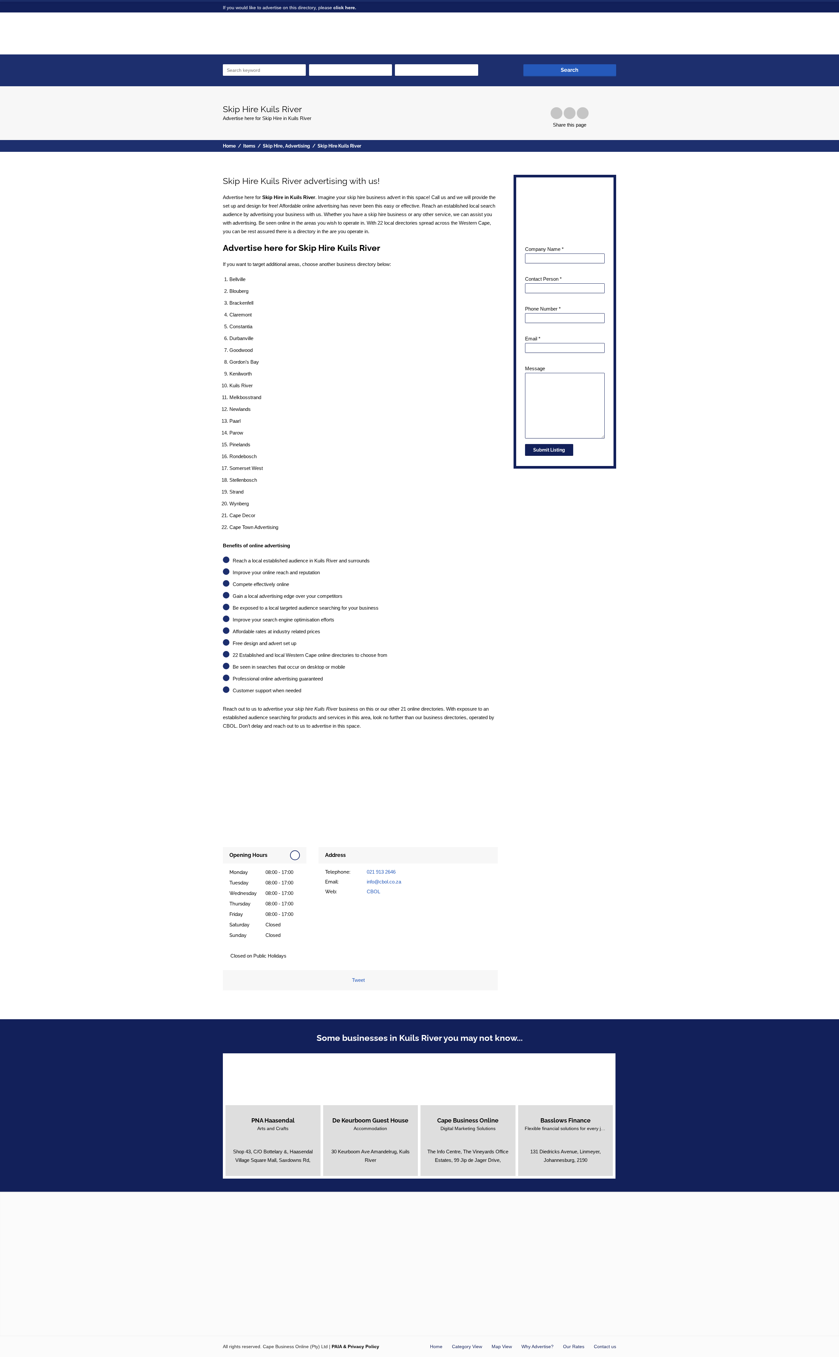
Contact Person (543, 279)
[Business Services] (551, 1105)
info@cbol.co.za (384, 881)
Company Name (544, 249)
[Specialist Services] (579, 1105)
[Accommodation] (370, 1105)
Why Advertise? (537, 1346)
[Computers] (454, 1105)
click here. (344, 7)
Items (249, 146)
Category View (467, 1346)
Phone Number (543, 309)
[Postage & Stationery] (280, 1105)
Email (532, 338)
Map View (502, 1346)
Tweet (358, 980)
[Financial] (565, 1105)
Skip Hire (273, 146)
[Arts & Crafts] (266, 1105)
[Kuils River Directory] (264, 37)
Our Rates (573, 1346)
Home (229, 146)
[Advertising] (468, 1105)
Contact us (605, 1346)
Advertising (297, 146)
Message (535, 368)
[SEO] (482, 1105)
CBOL (373, 891)
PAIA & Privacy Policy (355, 1346)
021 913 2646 (381, 872)
